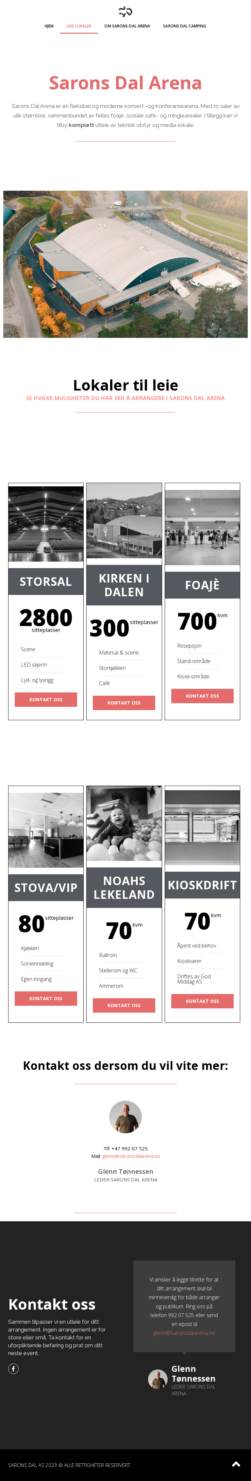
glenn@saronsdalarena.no (131, 1156)
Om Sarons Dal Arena (127, 26)
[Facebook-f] (13, 1369)
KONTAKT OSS (45, 699)
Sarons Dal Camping (184, 26)
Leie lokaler (79, 26)
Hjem (49, 26)
